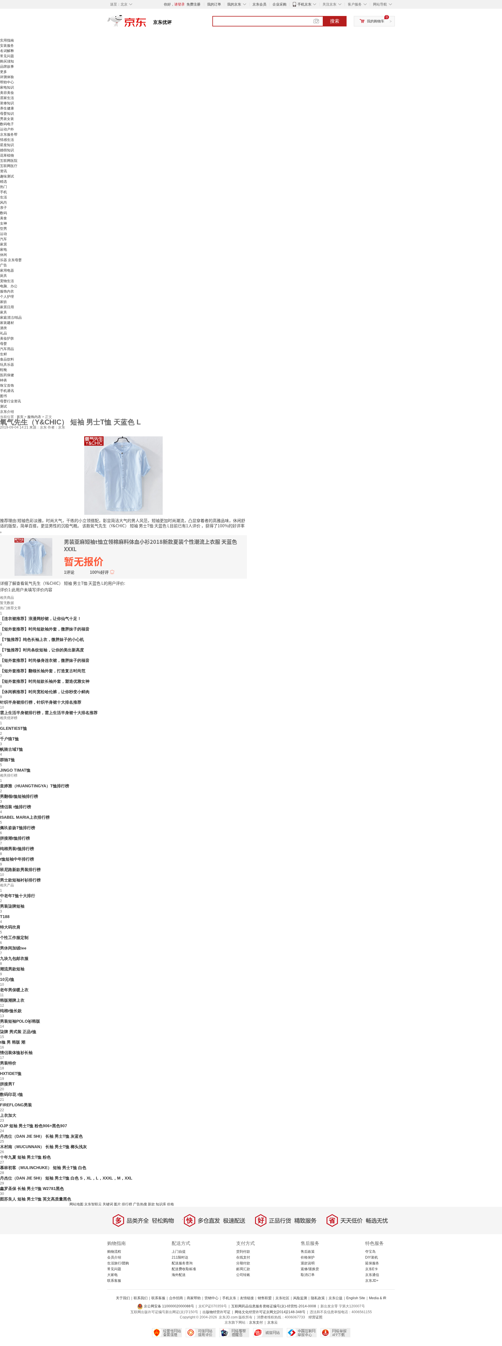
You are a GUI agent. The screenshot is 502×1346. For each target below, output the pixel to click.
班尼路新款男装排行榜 (20, 869)
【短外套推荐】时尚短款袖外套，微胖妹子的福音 (44, 629)
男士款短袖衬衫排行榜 (20, 880)
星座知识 (7, 145)
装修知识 (7, 103)
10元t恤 (7, 979)
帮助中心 (7, 82)
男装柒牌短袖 (12, 906)
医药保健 (7, 375)
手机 (3, 192)
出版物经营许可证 (216, 1312)
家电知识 (7, 87)
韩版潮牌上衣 (12, 1000)
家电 (3, 250)
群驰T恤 (7, 759)
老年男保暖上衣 (14, 989)
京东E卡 (371, 1269)
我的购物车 (375, 21)
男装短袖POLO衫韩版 (20, 1021)
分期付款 (243, 1263)
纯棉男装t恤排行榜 (17, 848)
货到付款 (243, 1252)
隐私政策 (318, 1298)
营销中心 (211, 1298)
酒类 (3, 328)
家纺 (3, 302)
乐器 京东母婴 (11, 260)
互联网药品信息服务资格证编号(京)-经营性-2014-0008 (273, 1306)
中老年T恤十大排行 (17, 895)
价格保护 (308, 1257)
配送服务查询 (182, 1263)
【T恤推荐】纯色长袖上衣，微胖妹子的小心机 (42, 639)
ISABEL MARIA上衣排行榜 (25, 817)
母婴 (3, 344)
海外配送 (179, 1275)
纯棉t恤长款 (11, 1010)
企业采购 (279, 4)
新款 (151, 1204)
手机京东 (304, 4)
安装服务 (7, 46)
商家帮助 (194, 1298)
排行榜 (127, 1204)
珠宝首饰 (7, 385)
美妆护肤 (7, 338)
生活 (3, 197)
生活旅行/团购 (118, 1263)
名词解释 (7, 51)
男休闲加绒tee (13, 948)
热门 (3, 187)
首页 (20, 417)
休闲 (3, 255)
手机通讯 (7, 391)
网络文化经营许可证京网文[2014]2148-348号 (270, 1312)
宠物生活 (7, 281)
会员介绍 (114, 1257)
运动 (3, 234)
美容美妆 (7, 93)
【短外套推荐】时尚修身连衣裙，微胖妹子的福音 (44, 660)
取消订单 (308, 1275)
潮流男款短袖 (12, 969)
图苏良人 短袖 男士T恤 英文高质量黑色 (35, 1199)
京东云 (272, 1322)
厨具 (3, 276)
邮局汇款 (243, 1269)
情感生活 (7, 140)
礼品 (3, 333)
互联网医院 (8, 161)
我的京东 (234, 4)
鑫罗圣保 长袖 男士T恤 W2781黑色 (32, 1188)
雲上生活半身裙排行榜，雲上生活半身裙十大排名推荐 (49, 712)
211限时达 (180, 1257)
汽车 (3, 239)
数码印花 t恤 (11, 1094)
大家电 (112, 1275)
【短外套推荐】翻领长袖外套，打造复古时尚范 (42, 670)
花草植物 (7, 155)
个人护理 (7, 297)
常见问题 (7, 56)
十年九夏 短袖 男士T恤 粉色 (25, 1157)
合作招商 (176, 1298)
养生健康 (7, 108)
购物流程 (114, 1252)
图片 (117, 1204)
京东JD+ (372, 1281)
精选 (3, 182)
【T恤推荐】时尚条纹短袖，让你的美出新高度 (42, 650)
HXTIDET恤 (10, 1073)
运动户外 (7, 129)
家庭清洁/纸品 (11, 318)
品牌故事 (7, 66)
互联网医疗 (8, 166)
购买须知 (7, 61)
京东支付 (256, 1322)
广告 (3, 265)
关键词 (108, 1204)
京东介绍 (7, 412)
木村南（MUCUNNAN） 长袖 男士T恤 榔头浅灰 (43, 1146)
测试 (3, 406)
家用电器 (7, 270)
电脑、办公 (8, 286)
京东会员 (259, 4)
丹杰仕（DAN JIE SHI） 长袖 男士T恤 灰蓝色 (41, 1136)
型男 (3, 229)
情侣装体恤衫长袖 (16, 1052)
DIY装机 (371, 1257)
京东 (146, 23)
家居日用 (7, 307)
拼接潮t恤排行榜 (15, 838)
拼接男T (7, 1084)
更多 (3, 72)
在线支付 (243, 1257)
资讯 (3, 171)
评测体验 (7, 77)
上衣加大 (8, 1115)
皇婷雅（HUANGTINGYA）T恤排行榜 (34, 786)
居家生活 (7, 98)
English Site (355, 1298)
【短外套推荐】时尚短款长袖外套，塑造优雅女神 (44, 681)
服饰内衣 (7, 291)
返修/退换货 (310, 1269)
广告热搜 (140, 1204)
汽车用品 (7, 349)
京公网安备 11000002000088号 (168, 1306)
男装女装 (7, 119)
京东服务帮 (8, 134)
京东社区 (282, 1298)
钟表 (3, 380)
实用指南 (7, 40)
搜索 (334, 21)
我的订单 (214, 4)
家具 (3, 312)
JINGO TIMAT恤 (15, 770)
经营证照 (315, 1317)
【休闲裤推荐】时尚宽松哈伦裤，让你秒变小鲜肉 (44, 691)
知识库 (161, 1204)
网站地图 (76, 1204)
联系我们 (141, 1298)
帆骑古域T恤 (11, 749)
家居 (3, 244)
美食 (3, 218)
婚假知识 (7, 150)
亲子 (3, 208)
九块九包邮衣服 (14, 958)
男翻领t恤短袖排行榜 (19, 796)
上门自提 (179, 1252)
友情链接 (247, 1298)
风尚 (3, 202)
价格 (170, 1204)
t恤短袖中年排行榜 (17, 859)
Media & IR (377, 1298)
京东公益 (336, 1298)
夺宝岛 (370, 1252)
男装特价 (8, 1063)
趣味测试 (7, 176)
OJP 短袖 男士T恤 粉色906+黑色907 (33, 1125)
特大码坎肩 (10, 927)
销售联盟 (265, 1298)
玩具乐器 (7, 365)
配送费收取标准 (184, 1269)
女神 (3, 223)
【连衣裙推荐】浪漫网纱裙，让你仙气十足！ (40, 618)
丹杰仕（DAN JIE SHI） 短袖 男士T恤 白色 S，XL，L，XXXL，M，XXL (66, 1178)
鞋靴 (3, 370)
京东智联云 (93, 1204)
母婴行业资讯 (10, 401)
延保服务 (372, 1263)
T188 (5, 916)
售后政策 (308, 1252)
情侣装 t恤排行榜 (15, 806)
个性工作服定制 (14, 937)
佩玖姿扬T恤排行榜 (17, 827)
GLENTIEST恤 (13, 728)
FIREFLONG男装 (16, 1105)
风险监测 (300, 1298)
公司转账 (243, 1275)
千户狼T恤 (9, 738)
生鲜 (3, 354)
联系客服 (114, 1281)
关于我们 (123, 1298)
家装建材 (7, 323)
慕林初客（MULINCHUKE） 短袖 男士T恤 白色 (43, 1167)
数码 (3, 213)
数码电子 (7, 124)
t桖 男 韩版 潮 (12, 1042)
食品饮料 (7, 359)
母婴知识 (7, 114)
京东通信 (372, 1275)
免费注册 (193, 4)
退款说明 (308, 1263)
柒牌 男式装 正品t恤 (18, 1031)
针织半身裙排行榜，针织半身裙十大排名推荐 (40, 702)
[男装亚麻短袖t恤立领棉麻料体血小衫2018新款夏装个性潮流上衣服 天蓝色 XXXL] (123, 475)
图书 (3, 396)
